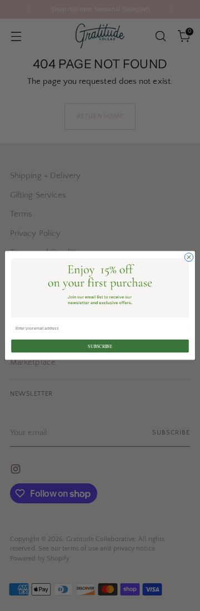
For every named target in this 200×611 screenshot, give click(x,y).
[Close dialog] (188, 257)
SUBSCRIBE (100, 346)
